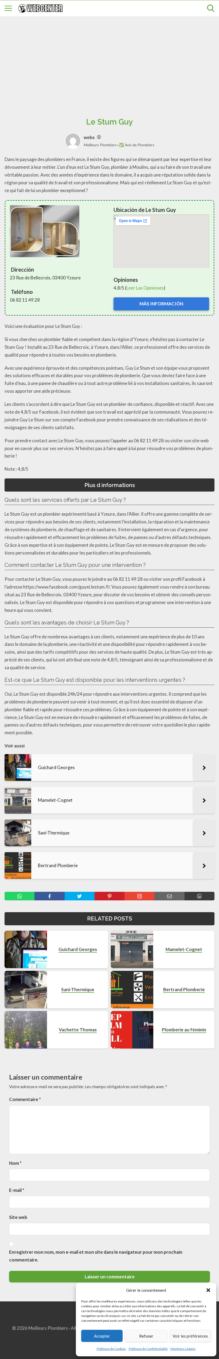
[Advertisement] (109, 60)
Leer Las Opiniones (145, 288)
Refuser (146, 1336)
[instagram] (139, 896)
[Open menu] (8, 8)
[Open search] (210, 8)
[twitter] (80, 896)
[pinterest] (109, 896)
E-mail (16, 1190)
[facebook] (49, 896)
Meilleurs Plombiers (100, 145)
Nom (15, 1163)
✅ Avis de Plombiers (136, 145)
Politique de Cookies (111, 1349)
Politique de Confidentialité (148, 1349)
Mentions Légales (183, 1349)
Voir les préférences (190, 1336)
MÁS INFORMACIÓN (161, 303)
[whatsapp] (19, 896)
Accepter (102, 1336)
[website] (99, 137)
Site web (18, 1217)
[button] (208, 1290)
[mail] (169, 896)
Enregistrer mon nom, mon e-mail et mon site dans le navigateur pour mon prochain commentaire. (95, 1256)
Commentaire (25, 1099)
